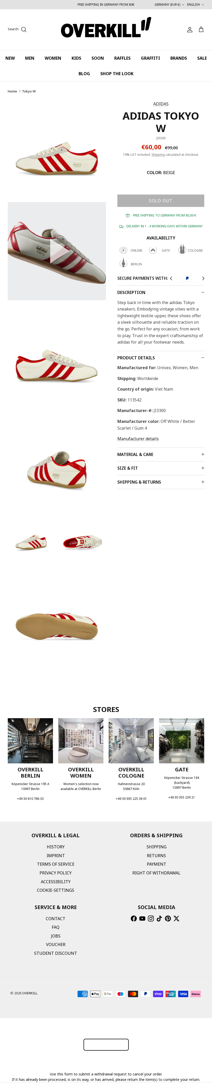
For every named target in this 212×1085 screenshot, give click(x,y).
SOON (98, 58)
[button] (57, 251)
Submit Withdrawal (106, 1044)
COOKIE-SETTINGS (55, 890)
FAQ (55, 927)
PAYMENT (156, 864)
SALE (202, 58)
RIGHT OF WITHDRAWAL (156, 873)
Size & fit (127, 468)
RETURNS (156, 855)
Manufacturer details (138, 438)
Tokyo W (29, 91)
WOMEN (53, 58)
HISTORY (56, 847)
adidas (161, 104)
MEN (29, 58)
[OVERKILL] (106, 29)
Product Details (136, 358)
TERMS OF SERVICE (55, 864)
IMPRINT (56, 855)
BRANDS (178, 58)
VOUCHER (55, 944)
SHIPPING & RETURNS (139, 482)
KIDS (76, 58)
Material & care (135, 454)
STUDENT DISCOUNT (55, 953)
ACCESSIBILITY (56, 882)
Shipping (158, 154)
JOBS (55, 936)
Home (12, 91)
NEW (10, 58)
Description (131, 292)
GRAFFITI (150, 58)
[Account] (189, 30)
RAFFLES (122, 58)
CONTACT (55, 918)
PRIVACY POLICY (56, 873)
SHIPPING (156, 847)
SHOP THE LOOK (116, 73)
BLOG (84, 73)
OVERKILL (29, 993)
